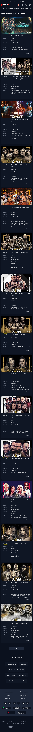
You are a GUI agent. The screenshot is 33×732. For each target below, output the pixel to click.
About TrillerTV (24, 692)
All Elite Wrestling (15, 42)
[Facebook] (5, 703)
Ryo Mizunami (14, 431)
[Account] (30, 5)
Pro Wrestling (14, 45)
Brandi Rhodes (14, 634)
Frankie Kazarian (21, 178)
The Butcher (19, 346)
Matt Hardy (13, 135)
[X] (9, 703)
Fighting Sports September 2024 (16, 680)
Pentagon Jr (14, 181)
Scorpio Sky (26, 307)
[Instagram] (14, 703)
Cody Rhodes (21, 515)
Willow (22, 8)
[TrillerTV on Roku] (22, 712)
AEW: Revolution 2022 (18, 35)
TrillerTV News (24, 695)
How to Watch (9, 692)
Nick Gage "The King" (21, 224)
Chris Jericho (14, 49)
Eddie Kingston (24, 137)
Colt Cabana (14, 90)
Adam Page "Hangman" (23, 49)
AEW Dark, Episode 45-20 (19, 623)
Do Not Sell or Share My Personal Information (24, 720)
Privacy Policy (10, 720)
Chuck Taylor (14, 178)
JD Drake (21, 267)
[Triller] (27, 703)
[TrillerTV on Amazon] (26, 708)
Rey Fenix (13, 556)
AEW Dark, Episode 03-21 (19, 543)
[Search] (26, 5)
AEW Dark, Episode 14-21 (19, 334)
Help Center (23, 698)
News (26, 8)
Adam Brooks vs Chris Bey (16, 669)
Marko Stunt (13, 138)
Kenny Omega (26, 90)
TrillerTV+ (16, 8)
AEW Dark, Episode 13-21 (19, 374)
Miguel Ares (23, 664)
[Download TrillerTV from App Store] (16, 708)
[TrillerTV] (5, 5)
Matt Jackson (14, 50)
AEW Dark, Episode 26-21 (19, 252)
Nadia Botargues (11, 664)
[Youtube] (18, 703)
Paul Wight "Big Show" (16, 92)
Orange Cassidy (25, 597)
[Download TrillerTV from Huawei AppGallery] (11, 712)
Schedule (10, 8)
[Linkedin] (23, 703)
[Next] (16, 648)
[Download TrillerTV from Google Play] (6, 708)
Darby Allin (26, 50)
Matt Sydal (19, 90)
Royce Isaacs (20, 474)
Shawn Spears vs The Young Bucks (16, 675)
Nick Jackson (21, 50)
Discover (4, 8)
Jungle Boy (18, 135)
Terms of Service (3, 720)
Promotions (8, 698)
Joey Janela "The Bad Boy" (17, 389)
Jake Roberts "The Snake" (20, 179)
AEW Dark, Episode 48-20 (19, 582)
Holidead (16, 267)
